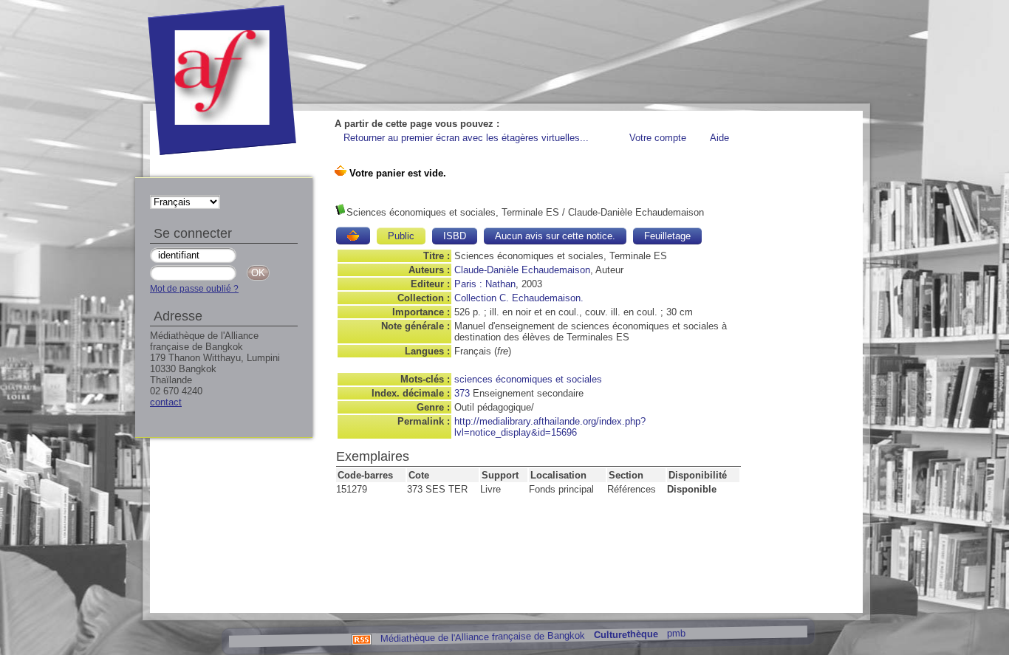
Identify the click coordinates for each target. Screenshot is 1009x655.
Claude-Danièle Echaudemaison (522, 269)
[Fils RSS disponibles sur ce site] (361, 638)
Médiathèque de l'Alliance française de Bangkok (482, 636)
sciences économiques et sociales (528, 379)
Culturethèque (625, 634)
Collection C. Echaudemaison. (519, 298)
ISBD (454, 235)
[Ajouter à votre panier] (353, 235)
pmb (675, 633)
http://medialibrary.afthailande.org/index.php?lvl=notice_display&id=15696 (550, 427)
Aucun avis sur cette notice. (555, 235)
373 (462, 393)
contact (166, 402)
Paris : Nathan (485, 283)
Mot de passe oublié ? (194, 289)
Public (401, 235)
